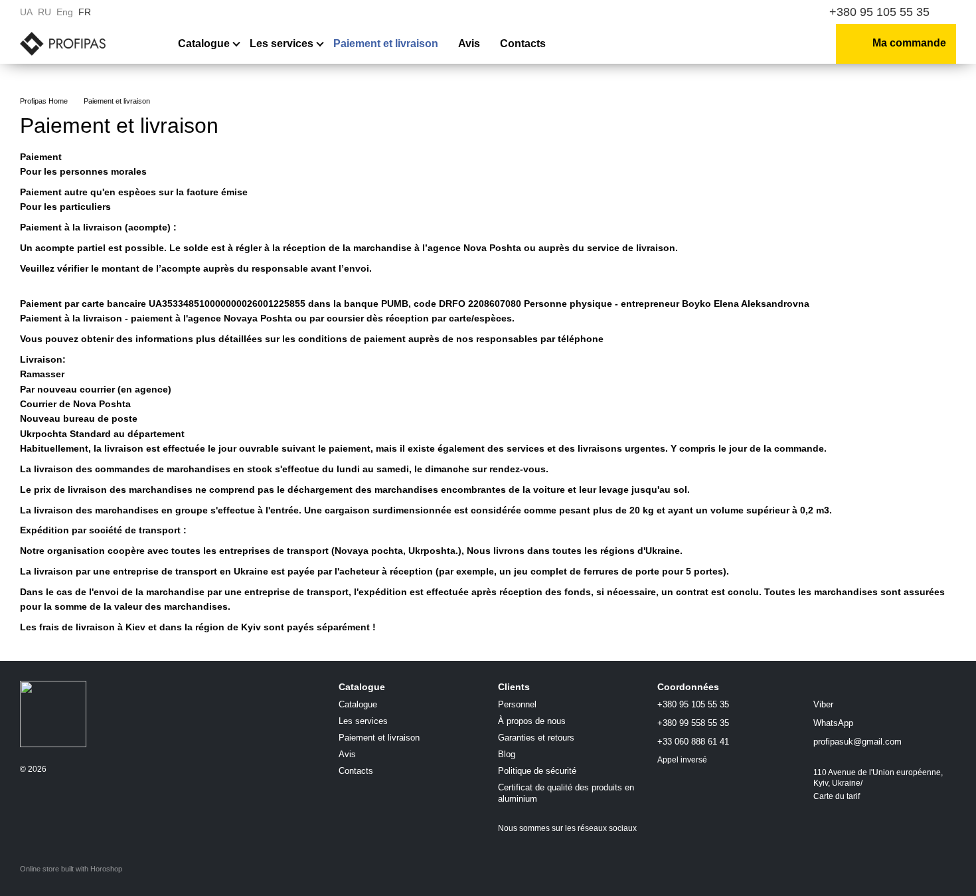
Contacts (523, 43)
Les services (281, 43)
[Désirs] (773, 43)
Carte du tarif (836, 796)
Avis (469, 43)
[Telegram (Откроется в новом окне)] (790, 12)
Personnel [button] (517, 704)
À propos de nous (532, 721)
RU (44, 12)
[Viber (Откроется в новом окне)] (774, 12)
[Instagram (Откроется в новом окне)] (742, 12)
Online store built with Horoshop (71, 869)
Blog (506, 754)
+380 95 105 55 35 (879, 12)
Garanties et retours (536, 738)
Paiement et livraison (385, 43)
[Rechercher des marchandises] (737, 43)
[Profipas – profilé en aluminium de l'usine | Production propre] (53, 713)
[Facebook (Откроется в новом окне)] (758, 12)
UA (26, 12)
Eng (64, 12)
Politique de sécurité (537, 771)
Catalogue (204, 43)
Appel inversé (682, 759)
